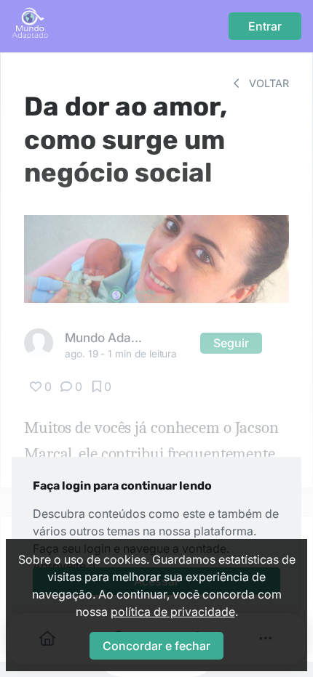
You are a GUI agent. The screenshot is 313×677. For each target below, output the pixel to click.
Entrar (265, 26)
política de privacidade (173, 611)
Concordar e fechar (156, 646)
